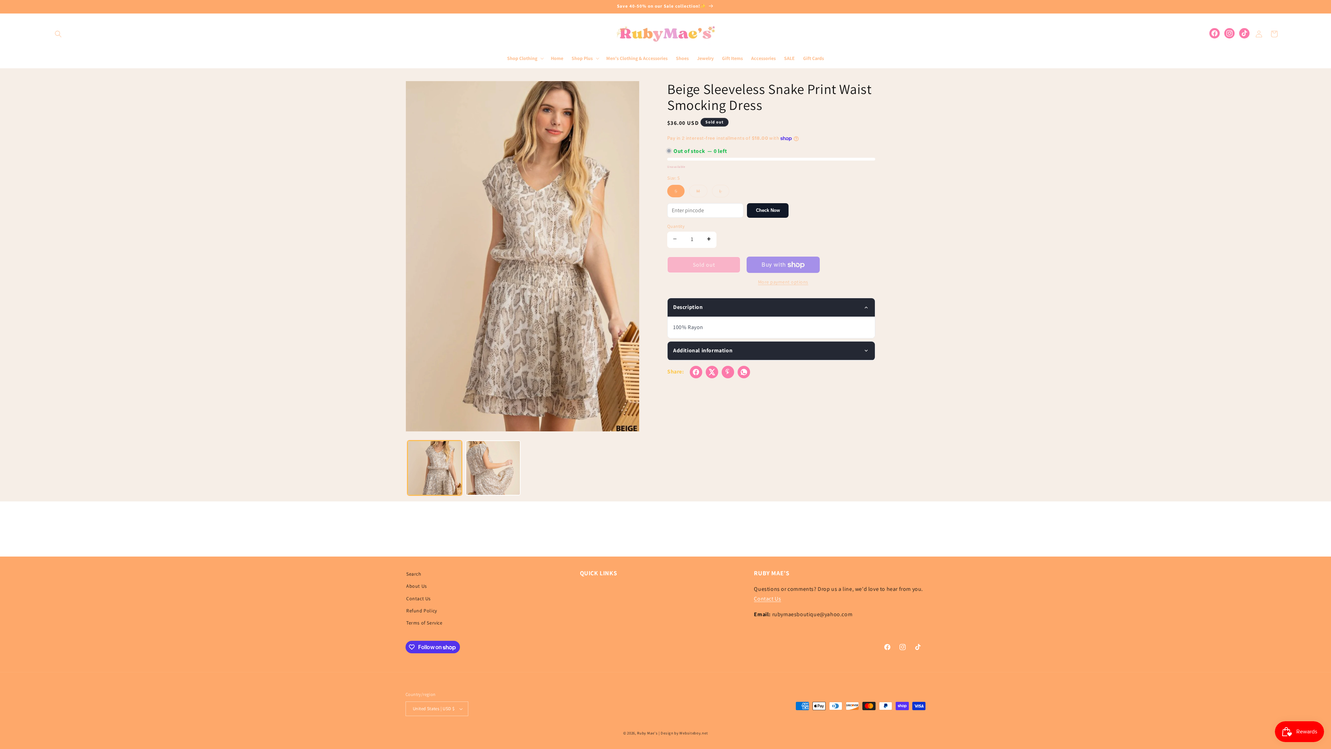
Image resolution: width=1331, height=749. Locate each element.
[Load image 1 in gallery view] (434, 467)
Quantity (676, 226)
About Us (416, 586)
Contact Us (418, 598)
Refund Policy (421, 611)
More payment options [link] (783, 282)
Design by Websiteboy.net (684, 733)
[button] (58, 34)
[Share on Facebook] (696, 372)
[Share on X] (712, 372)
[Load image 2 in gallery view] (493, 467)
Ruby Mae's (647, 733)
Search (413, 574)
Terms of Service (424, 623)
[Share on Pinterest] (728, 372)
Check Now (768, 210)
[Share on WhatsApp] (744, 372)
